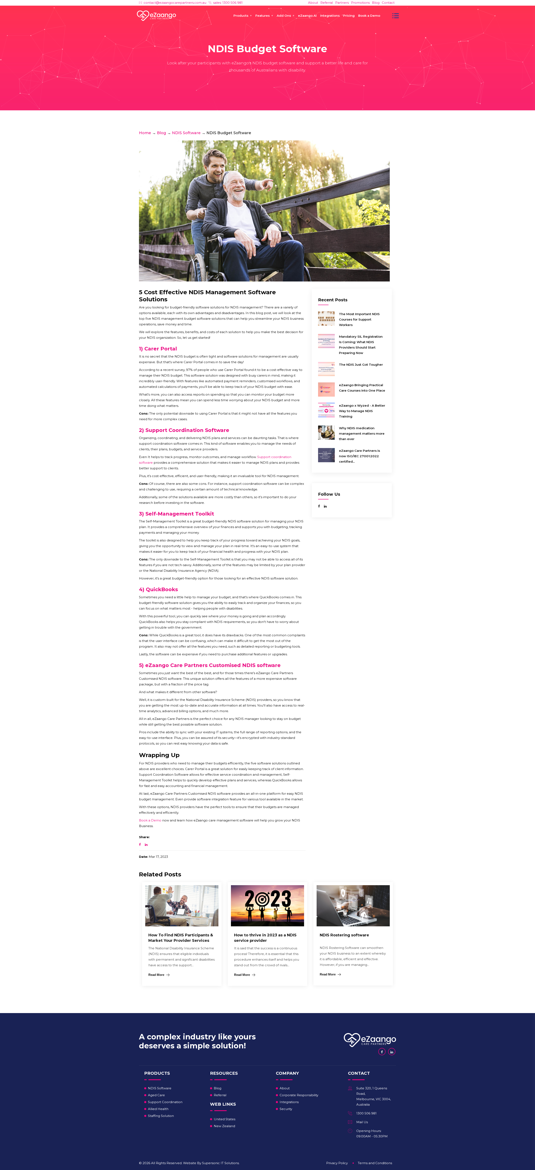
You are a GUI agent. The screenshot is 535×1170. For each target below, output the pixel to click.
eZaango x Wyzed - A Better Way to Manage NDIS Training (362, 411)
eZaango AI (307, 16)
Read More (156, 974)
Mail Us (362, 1122)
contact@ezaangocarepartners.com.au (175, 3)
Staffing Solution (161, 1116)
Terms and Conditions (375, 1163)
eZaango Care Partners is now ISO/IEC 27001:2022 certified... (359, 456)
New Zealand (224, 1126)
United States (224, 1119)
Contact (388, 3)
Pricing (349, 16)
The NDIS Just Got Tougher (361, 365)
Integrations (330, 16)
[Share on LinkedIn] (146, 845)
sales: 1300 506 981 (228, 3)
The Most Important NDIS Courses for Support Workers (359, 319)
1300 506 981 (366, 1113)
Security (286, 1109)
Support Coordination (165, 1102)
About (313, 3)
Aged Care (156, 1095)
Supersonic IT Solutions (220, 1163)
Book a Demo (369, 16)
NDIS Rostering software (344, 935)
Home (145, 133)
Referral (326, 3)
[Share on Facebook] (140, 845)
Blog (376, 3)
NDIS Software (186, 133)
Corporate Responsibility (299, 1095)
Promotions (360, 3)
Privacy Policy (337, 1163)
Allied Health (158, 1109)
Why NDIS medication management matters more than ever (362, 433)
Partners (342, 3)
